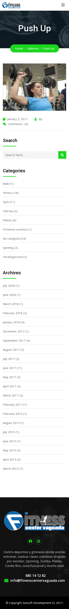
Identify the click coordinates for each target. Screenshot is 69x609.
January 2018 (11, 322)
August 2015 (11, 423)
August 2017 (11, 349)
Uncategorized (12, 257)
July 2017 (9, 359)
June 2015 (9, 441)
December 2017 (14, 331)
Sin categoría (11, 238)
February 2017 (12, 404)
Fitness (7, 193)
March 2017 (11, 395)
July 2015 (9, 432)
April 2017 (9, 386)
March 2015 (11, 468)
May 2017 (9, 377)
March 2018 (11, 304)
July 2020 (9, 285)
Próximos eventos (15, 229)
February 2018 (12, 313)
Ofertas (8, 211)
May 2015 (9, 450)
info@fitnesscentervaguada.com (37, 580)
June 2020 (9, 295)
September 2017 (14, 340)
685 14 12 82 (35, 575)
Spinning (8, 248)
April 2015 (9, 459)
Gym (6, 202)
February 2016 (12, 414)
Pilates (7, 220)
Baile (6, 183)
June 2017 (9, 368)
